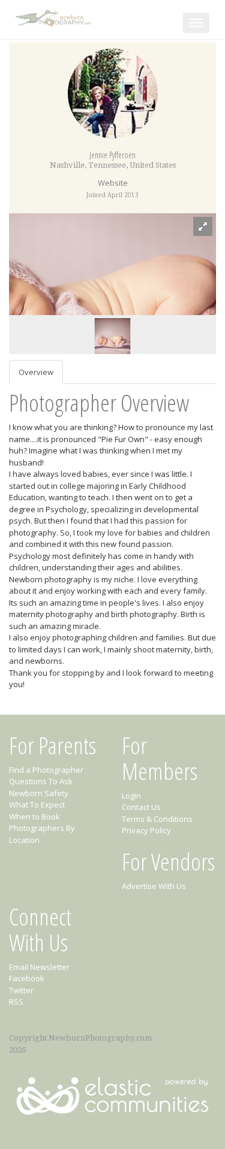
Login (131, 795)
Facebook (26, 978)
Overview (36, 372)
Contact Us (141, 807)
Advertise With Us (154, 886)
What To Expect (37, 804)
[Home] (55, 16)
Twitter (21, 990)
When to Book (34, 816)
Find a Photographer (46, 769)
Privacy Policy (146, 830)
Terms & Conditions (157, 819)
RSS (16, 1001)
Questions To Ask (41, 781)
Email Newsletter (39, 966)
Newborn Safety (38, 793)
